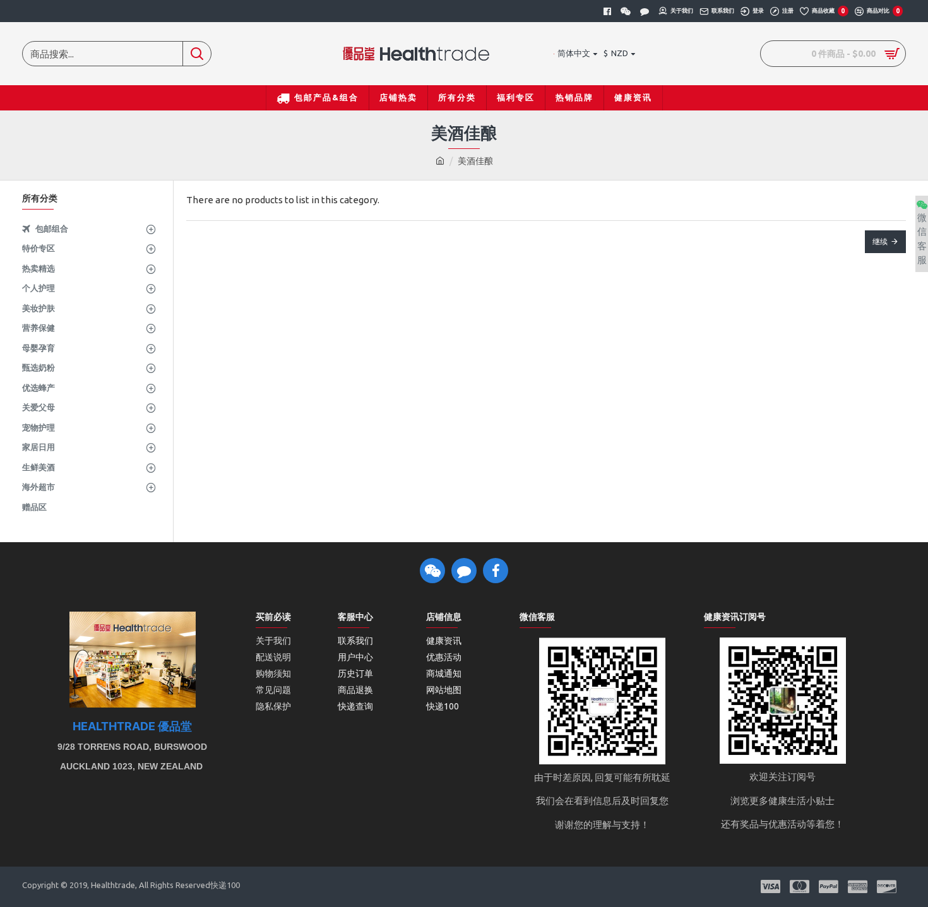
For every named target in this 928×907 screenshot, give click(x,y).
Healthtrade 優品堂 (132, 726)
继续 (880, 241)
